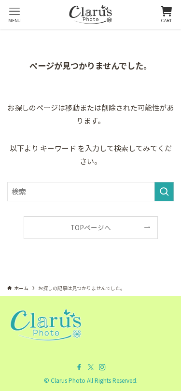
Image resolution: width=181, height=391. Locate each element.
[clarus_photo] (90, 14)
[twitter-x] (90, 367)
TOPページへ (90, 227)
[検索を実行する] (164, 191)
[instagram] (102, 367)
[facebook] (79, 367)
